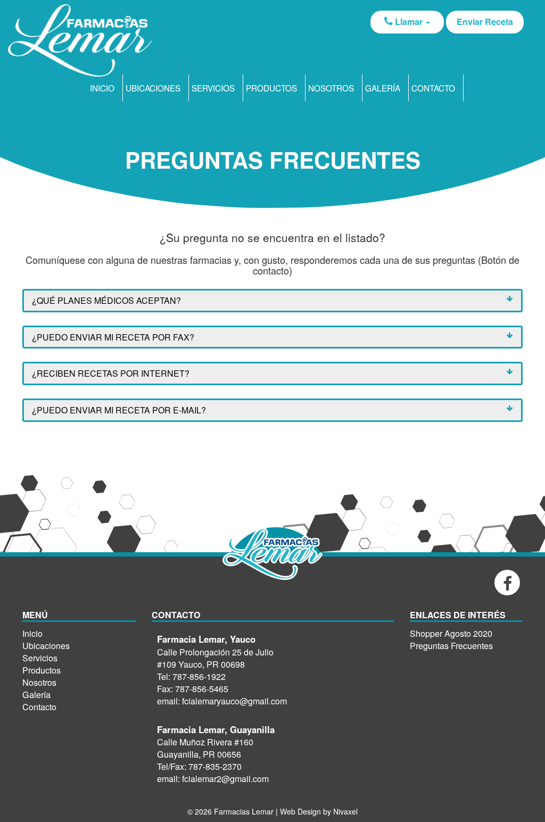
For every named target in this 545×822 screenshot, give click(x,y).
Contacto (433, 88)
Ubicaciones (153, 88)
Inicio (102, 88)
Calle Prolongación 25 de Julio (215, 652)
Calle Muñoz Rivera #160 (205, 742)
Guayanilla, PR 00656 (199, 754)
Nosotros (331, 88)
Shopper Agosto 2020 (451, 633)
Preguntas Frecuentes (451, 646)
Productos (271, 88)
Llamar (409, 21)
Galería (382, 88)
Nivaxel (345, 811)
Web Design (301, 811)
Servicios (213, 88)
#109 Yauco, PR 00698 (201, 664)
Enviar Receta (485, 21)
